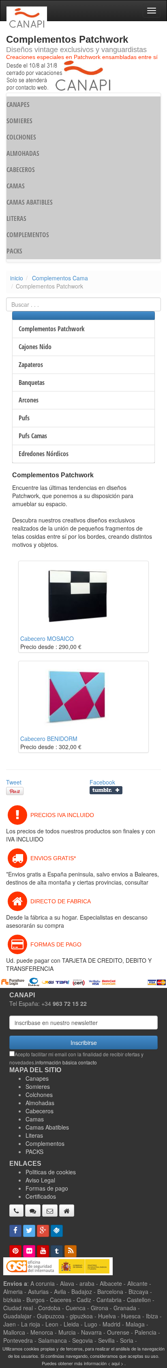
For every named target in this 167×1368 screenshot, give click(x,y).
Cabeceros (40, 1111)
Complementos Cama (60, 278)
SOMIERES (19, 120)
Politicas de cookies (51, 1172)
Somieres (38, 1086)
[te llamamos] (16, 1210)
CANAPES (18, 104)
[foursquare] (57, 1231)
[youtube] (43, 1251)
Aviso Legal (40, 1180)
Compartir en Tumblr (106, 790)
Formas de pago (47, 1188)
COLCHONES (21, 137)
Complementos (45, 1143)
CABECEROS (20, 169)
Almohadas (40, 1103)
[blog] (70, 1251)
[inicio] (66, 1210)
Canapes (37, 1078)
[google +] (43, 1231)
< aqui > (115, 1363)
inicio (16, 278)
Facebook (102, 782)
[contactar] (50, 1210)
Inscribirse (84, 1042)
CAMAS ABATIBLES (29, 202)
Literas (34, 1135)
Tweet (13, 782)
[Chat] (33, 1210)
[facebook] (15, 1231)
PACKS (14, 251)
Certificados (41, 1196)
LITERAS (16, 218)
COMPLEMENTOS (27, 234)
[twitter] (29, 1231)
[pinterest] (15, 1251)
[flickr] (29, 1251)
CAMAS (15, 185)
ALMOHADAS (22, 153)
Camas (35, 1119)
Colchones (39, 1094)
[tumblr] (57, 1251)
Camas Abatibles (47, 1127)
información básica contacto (66, 1062)
